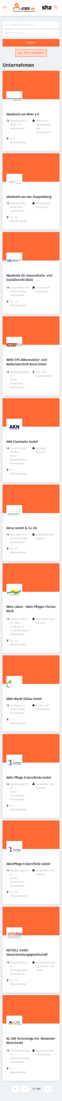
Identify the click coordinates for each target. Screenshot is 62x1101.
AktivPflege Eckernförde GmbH (28, 864)
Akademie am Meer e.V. (22, 114)
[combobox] (31, 25)
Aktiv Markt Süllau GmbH (24, 699)
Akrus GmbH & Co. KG (21, 528)
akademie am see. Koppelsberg (28, 197)
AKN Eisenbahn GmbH (22, 442)
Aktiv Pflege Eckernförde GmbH (28, 777)
